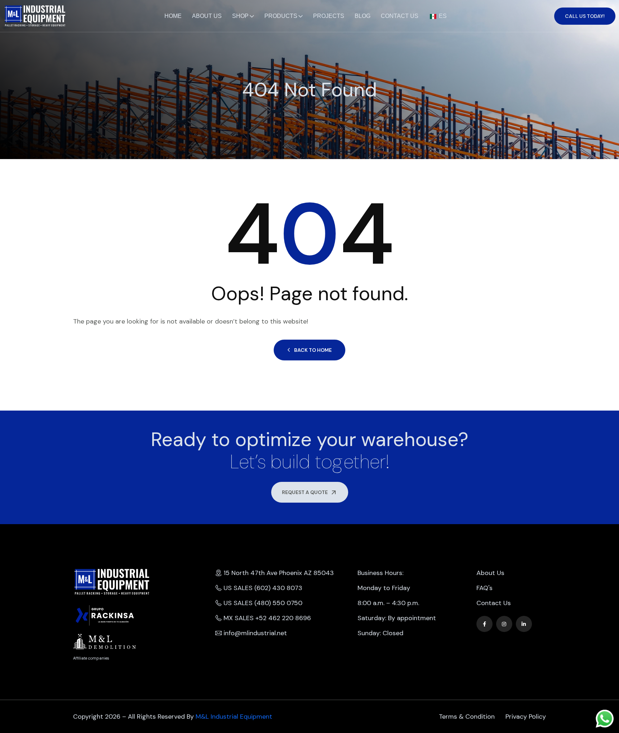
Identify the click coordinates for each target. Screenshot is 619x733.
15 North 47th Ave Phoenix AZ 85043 (279, 573)
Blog (362, 16)
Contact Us (399, 16)
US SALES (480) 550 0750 (263, 603)
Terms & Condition (467, 716)
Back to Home (313, 350)
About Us (207, 16)
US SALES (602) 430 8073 (263, 588)
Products (280, 16)
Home (173, 16)
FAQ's (484, 588)
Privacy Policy (525, 716)
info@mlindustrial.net (255, 633)
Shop (240, 16)
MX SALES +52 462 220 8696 (267, 618)
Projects (328, 16)
